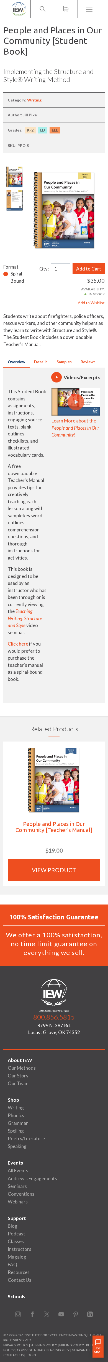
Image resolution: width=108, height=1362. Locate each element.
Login (31, 1355)
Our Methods (22, 1068)
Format (11, 267)
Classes (16, 1241)
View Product (54, 870)
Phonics (16, 1115)
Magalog (17, 1257)
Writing (34, 100)
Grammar (18, 1123)
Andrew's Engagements (32, 1178)
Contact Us (19, 1280)
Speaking (17, 1146)
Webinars (18, 1202)
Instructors (19, 1249)
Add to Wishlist (91, 302)
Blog (12, 1226)
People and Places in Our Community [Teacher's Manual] (54, 827)
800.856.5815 (54, 1017)
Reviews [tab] (88, 361)
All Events (18, 1170)
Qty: (44, 269)
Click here (18, 644)
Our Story (18, 1076)
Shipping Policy (43, 1345)
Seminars (17, 1186)
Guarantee (82, 1350)
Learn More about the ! (75, 428)
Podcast (16, 1234)
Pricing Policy (71, 1345)
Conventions (21, 1194)
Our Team (18, 1083)
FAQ (12, 1264)
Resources (19, 1272)
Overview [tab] (16, 361)
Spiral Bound (17, 277)
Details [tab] (41, 361)
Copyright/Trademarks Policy (43, 1350)
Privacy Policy (15, 1345)
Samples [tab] (64, 361)
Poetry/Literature (26, 1138)
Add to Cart (88, 269)
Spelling (16, 1131)
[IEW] (19, 9)
